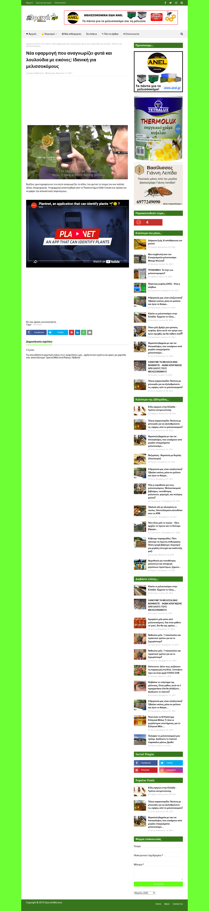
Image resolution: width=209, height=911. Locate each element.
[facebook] (165, 3)
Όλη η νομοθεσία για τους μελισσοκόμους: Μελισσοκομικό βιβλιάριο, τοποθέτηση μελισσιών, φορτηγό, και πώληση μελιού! (165, 491)
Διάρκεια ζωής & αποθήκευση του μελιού (165, 242)
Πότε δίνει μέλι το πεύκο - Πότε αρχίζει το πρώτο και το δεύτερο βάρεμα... (164, 526)
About (166, 904)
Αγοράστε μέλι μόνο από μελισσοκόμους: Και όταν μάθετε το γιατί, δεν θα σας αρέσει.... (164, 622)
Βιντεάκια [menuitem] (91, 34)
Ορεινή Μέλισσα (36, 73)
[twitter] (171, 3)
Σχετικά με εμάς (43, 3)
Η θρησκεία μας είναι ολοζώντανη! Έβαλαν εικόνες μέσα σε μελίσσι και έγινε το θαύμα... (165, 301)
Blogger (72, 906)
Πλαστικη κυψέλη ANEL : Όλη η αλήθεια (164, 286)
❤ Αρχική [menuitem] (31, 34)
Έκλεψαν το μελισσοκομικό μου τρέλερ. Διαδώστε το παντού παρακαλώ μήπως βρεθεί (164, 739)
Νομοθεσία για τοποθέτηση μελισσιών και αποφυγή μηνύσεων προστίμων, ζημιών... (164, 563)
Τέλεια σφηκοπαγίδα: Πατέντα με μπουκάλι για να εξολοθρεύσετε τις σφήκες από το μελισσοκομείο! (165, 384)
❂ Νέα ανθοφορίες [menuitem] (71, 34)
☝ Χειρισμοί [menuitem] (48, 34)
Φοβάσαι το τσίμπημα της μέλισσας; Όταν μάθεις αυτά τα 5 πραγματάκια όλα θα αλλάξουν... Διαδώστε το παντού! (164, 687)
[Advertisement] (77, 102)
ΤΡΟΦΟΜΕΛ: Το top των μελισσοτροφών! (160, 272)
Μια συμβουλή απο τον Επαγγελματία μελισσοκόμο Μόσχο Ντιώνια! (162, 257)
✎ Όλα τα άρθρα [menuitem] (110, 34)
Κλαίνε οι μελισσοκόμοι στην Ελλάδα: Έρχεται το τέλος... (162, 315)
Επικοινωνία (60, 3)
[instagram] (176, 3)
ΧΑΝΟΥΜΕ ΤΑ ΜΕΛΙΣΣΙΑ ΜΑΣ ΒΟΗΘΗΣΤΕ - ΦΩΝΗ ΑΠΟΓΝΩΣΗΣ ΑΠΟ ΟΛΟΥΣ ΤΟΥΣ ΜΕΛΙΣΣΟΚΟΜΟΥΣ (165, 367)
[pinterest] (181, 3)
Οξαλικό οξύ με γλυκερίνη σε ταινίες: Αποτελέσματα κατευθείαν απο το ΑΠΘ (165, 510)
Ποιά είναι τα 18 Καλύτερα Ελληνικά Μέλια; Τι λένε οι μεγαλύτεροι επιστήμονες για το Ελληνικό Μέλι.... (164, 722)
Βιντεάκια (46, 44)
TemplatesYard (50, 906)
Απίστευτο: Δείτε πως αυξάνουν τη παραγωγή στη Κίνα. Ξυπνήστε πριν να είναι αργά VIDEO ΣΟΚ (165, 669)
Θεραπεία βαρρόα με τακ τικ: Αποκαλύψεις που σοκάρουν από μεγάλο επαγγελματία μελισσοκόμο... (165, 348)
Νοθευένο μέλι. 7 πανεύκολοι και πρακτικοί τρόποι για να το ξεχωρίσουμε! (164, 638)
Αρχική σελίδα (33, 44)
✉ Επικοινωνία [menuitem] (131, 34)
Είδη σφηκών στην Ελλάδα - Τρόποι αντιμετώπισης (162, 409)
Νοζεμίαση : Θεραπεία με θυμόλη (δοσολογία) (164, 457)
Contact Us (178, 904)
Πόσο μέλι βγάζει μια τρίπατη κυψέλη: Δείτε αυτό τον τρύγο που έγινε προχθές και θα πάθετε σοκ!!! (165, 330)
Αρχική (29, 3)
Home (158, 904)
